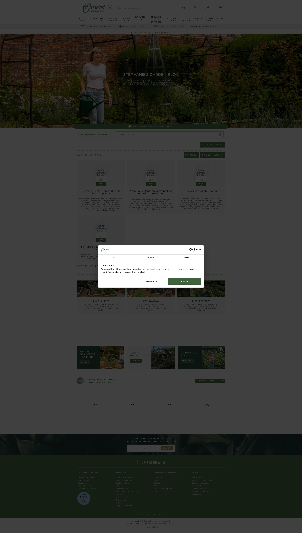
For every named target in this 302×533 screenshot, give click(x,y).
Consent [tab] (115, 258)
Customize (149, 281)
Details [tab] (151, 258)
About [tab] (186, 258)
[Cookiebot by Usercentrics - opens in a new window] (191, 250)
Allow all (184, 281)
